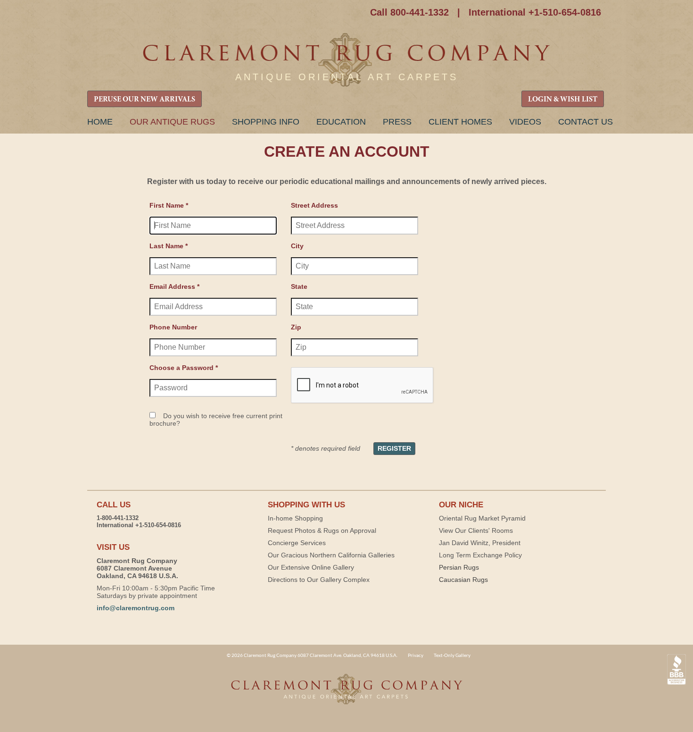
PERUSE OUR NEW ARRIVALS (144, 99)
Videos (525, 121)
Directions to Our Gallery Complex (319, 579)
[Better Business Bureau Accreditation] (676, 669)
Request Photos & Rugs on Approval (322, 530)
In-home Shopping (295, 518)
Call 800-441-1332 (409, 12)
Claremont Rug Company (346, 60)
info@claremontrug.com (135, 608)
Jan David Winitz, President (479, 543)
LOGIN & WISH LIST (562, 99)
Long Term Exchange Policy (480, 555)
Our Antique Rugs (172, 121)
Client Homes (460, 121)
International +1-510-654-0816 (535, 12)
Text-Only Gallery (452, 655)
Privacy (415, 655)
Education (341, 121)
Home (100, 121)
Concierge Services (297, 543)
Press (397, 121)
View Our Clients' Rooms (476, 530)
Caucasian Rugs (463, 579)
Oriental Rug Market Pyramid (482, 518)
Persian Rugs (459, 567)
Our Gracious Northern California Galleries (331, 555)
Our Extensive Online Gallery (311, 567)
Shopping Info (265, 121)
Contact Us (585, 121)
